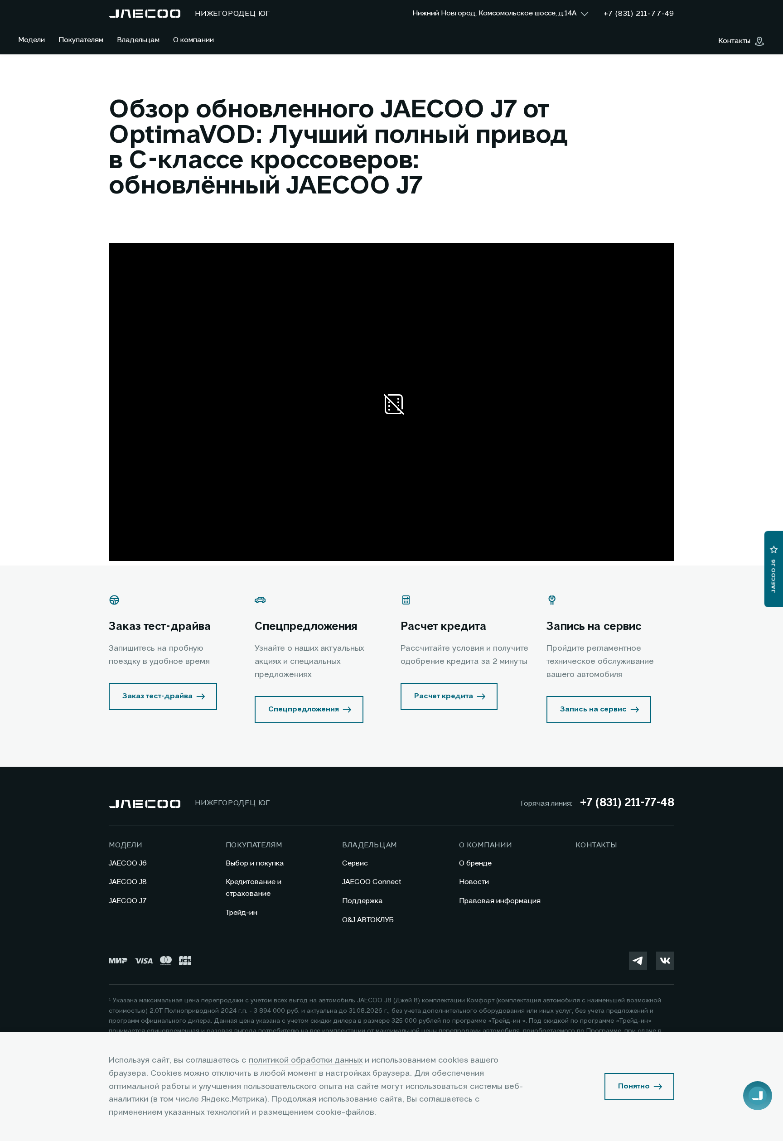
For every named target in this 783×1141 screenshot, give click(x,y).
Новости (474, 882)
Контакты (596, 845)
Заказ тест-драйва (157, 696)
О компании (193, 40)
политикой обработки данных (305, 1060)
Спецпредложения (303, 709)
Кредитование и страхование (253, 888)
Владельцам (138, 40)
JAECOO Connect (371, 882)
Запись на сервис (593, 709)
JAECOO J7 (128, 901)
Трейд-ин (241, 913)
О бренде (475, 863)
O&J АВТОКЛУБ (368, 920)
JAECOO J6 (128, 863)
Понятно (634, 1086)
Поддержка (362, 901)
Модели (31, 40)
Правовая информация (500, 901)
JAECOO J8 (128, 882)
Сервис (355, 863)
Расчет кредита (443, 696)
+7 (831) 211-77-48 (627, 803)
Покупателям (80, 40)
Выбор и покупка (255, 863)
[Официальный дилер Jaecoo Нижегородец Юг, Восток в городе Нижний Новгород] (144, 14)
